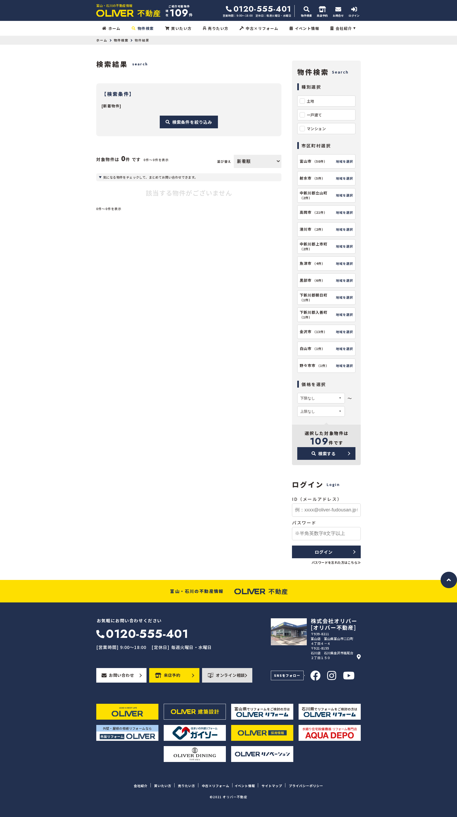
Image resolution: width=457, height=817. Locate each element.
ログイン (323, 552)
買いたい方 (181, 28)
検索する (327, 453)
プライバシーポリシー (306, 785)
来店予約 (172, 675)
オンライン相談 (230, 675)
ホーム (114, 28)
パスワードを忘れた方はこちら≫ (336, 562)
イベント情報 (307, 28)
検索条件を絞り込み (192, 122)
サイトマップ (272, 785)
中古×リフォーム (262, 28)
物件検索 (146, 28)
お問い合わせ (121, 675)
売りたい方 (218, 28)
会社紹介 (344, 28)
